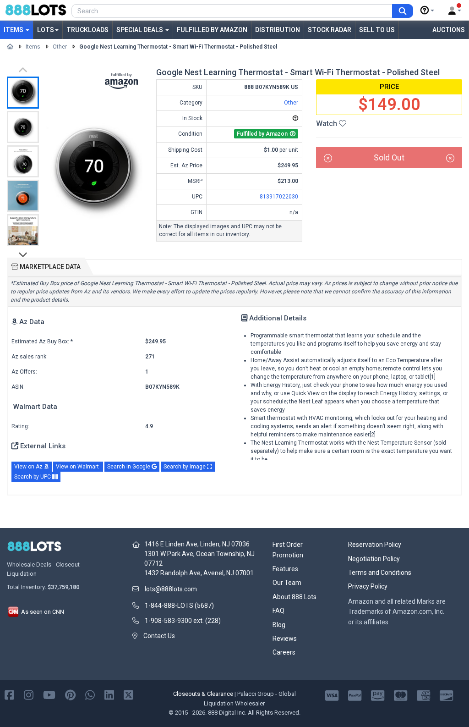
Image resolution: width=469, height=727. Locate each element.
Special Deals (140, 29)
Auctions (448, 29)
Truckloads (87, 29)
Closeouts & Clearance (203, 693)
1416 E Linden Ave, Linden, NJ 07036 (197, 544)
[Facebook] (9, 694)
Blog (279, 624)
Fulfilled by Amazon (212, 29)
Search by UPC (33, 477)
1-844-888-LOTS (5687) (179, 605)
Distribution (277, 29)
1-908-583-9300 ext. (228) (183, 620)
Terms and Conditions (379, 572)
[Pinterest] (70, 694)
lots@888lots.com (171, 589)
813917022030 (279, 196)
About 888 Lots (294, 596)
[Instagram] (28, 694)
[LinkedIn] (109, 694)
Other (60, 47)
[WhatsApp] (90, 694)
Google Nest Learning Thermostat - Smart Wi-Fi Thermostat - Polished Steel (178, 47)
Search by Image (185, 466)
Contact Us (159, 635)
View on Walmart (78, 466)
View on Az (29, 466)
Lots (45, 29)
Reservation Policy (374, 544)
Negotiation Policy (374, 558)
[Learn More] (427, 10)
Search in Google (129, 466)
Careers (284, 652)
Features (285, 569)
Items (14, 29)
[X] (128, 694)
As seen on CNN (42, 611)
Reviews (285, 638)
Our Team (287, 582)
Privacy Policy (367, 586)
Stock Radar (329, 29)
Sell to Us (377, 29)
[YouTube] (49, 694)
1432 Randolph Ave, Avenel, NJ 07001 (199, 573)
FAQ (278, 610)
